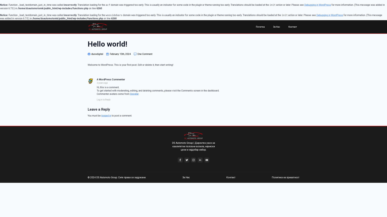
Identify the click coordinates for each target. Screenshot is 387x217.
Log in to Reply (104, 99)
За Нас (276, 27)
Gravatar (134, 94)
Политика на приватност (285, 177)
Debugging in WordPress (317, 4)
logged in (106, 115)
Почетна (260, 27)
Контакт (292, 27)
